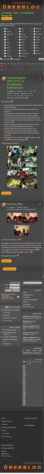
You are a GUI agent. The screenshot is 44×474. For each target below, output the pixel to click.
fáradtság (39, 34)
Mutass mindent (6, 18)
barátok (8, 31)
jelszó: (7, 288)
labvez (8, 50)
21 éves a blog (7, 320)
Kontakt (3, 451)
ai (23, 350)
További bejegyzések (9, 269)
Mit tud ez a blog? (6, 456)
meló (7, 45)
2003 (24, 404)
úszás (37, 48)
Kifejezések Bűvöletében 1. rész (11, 340)
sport (7, 53)
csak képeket (16, 59)
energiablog (24, 93)
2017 (24, 377)
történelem (9, 34)
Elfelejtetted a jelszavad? (7, 299)
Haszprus (12, 91)
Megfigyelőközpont (28, 295)
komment (16, 307)
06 (40, 362)
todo (22, 48)
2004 (24, 402)
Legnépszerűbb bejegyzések (30, 299)
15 (2, 332)
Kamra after (15, 204)
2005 (24, 400)
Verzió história (27, 304)
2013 (24, 385)
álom (37, 50)
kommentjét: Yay (27, 323)
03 (32, 362)
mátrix (37, 42)
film (22, 31)
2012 (2, 69)
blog (28, 350)
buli (7, 37)
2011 (24, 389)
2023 (24, 370)
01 (27, 362)
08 (30, 364)
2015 (24, 381)
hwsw (37, 31)
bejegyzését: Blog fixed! (34, 318)
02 (30, 362)
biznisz (8, 48)
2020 (24, 371)
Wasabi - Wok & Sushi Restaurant (10, 333)
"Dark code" (7, 312)
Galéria (25, 292)
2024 (24, 368)
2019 (24, 373)
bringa (38, 37)
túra (7, 39)
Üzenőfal (25, 302)
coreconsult (24, 53)
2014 (2, 66)
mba (37, 45)
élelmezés (24, 37)
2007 (24, 397)
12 (2, 337)
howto (23, 39)
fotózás (23, 34)
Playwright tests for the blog (11, 310)
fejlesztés (39, 29)
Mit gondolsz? (6, 261)
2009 (24, 393)
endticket (38, 53)
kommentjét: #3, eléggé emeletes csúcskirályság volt (32, 340)
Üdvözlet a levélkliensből (10, 337)
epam (23, 45)
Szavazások (26, 297)
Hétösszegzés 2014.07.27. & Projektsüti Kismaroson (16, 82)
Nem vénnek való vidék (10, 318)
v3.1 (13, 445)
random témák (14, 327)
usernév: (6, 285)
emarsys (23, 56)
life (7, 29)
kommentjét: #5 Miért (28, 334)
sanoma (23, 50)
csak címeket (6, 59)
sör (32, 96)
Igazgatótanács (5, 453)
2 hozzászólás (6, 193)
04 (35, 362)
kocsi (15, 96)
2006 (24, 399)
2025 (24, 366)
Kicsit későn (7, 344)
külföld (38, 39)
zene (7, 42)
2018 (24, 375)
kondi (23, 42)
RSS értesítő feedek (28, 307)
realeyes (9, 56)
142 (2, 310)
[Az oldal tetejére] (32, 279)
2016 (24, 379)
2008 (24, 395)
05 (37, 362)
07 (27, 364)
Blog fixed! (7, 315)
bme (22, 29)
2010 (24, 391)
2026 (24, 362)
